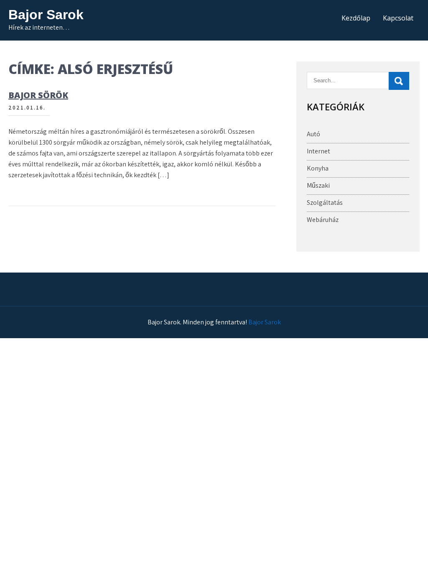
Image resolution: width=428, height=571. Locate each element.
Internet (318, 151)
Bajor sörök (38, 95)
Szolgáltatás (325, 202)
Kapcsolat (398, 18)
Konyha (318, 168)
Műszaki (318, 185)
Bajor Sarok (46, 14)
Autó (313, 134)
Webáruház (323, 219)
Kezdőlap (355, 18)
